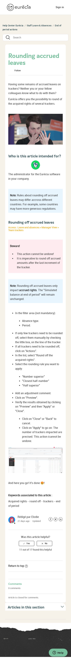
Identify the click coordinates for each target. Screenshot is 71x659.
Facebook (50, 519)
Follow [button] (17, 70)
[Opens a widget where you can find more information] (58, 653)
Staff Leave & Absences (39, 25)
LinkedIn (60, 519)
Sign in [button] (60, 7)
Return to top (16, 566)
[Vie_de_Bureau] (47, 640)
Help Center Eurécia (13, 25)
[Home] (19, 7)
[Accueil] (11, 640)
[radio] (26, 543)
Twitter (55, 519)
